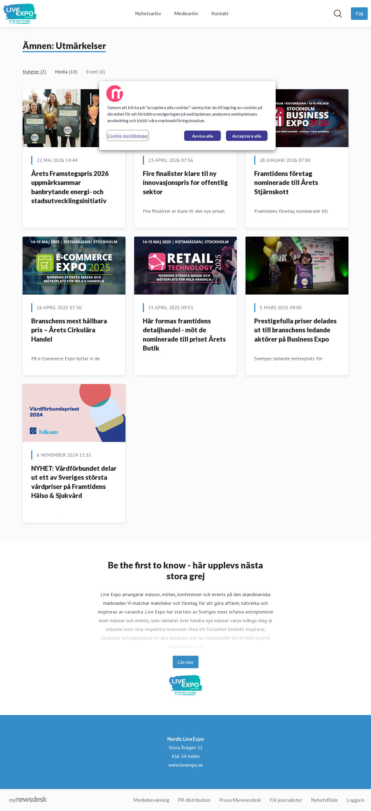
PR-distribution (194, 800)
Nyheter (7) (34, 72)
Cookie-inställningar (127, 135)
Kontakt (220, 13)
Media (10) (66, 72)
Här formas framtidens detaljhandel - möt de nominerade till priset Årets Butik (184, 334)
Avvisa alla (202, 135)
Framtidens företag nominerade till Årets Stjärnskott (286, 182)
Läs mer (185, 662)
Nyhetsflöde (324, 800)
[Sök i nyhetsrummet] (338, 13)
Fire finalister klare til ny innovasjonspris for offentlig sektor (185, 182)
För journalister (286, 800)
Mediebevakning (151, 800)
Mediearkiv (186, 13)
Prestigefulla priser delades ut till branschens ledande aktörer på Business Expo (295, 330)
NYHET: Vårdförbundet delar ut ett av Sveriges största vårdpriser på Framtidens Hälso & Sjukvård (74, 482)
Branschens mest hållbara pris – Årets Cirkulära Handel (69, 330)
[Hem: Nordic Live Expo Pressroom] (19, 13)
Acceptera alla (246, 135)
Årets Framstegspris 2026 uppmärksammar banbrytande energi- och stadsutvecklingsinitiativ (70, 187)
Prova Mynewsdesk (240, 800)
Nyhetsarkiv (148, 13)
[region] (187, 115)
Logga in (355, 800)
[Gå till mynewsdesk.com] (28, 800)
